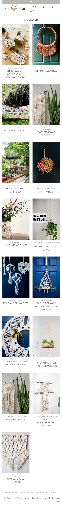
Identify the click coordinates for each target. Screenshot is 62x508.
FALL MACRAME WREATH (46, 71)
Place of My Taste (8, 492)
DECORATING (42, 416)
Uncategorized (46, 129)
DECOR (9, 360)
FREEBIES (47, 492)
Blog (16, 492)
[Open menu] (31, 2)
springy (55, 185)
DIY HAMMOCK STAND (15, 130)
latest (43, 242)
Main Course (55, 242)
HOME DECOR (45, 127)
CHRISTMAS (11, 68)
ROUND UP (19, 476)
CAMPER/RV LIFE (34, 492)
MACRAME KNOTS (15, 419)
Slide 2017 (17, 416)
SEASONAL (6, 361)
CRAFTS (13, 185)
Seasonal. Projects (16, 361)
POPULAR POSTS (20, 127)
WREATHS (25, 361)
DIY (16, 68)
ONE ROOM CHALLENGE (47, 418)
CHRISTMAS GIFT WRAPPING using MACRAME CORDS (15, 74)
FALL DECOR (43, 68)
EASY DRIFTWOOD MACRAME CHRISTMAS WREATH (46, 306)
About (42, 492)
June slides (39, 360)
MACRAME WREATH (15, 364)
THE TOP (23, 416)
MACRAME (20, 68)
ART (37, 127)
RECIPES (53, 492)
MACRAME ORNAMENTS (15, 303)
